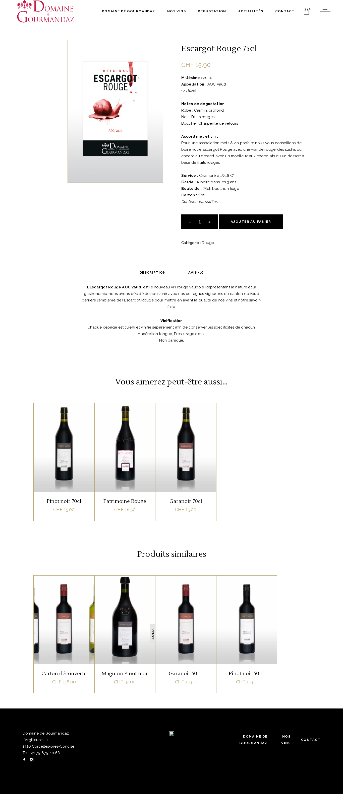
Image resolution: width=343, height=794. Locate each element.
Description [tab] (153, 272)
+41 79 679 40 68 (44, 753)
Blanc (56, 587)
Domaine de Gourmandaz (253, 740)
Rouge (208, 243)
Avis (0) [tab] (195, 272)
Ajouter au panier (251, 221)
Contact (310, 740)
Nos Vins (286, 740)
